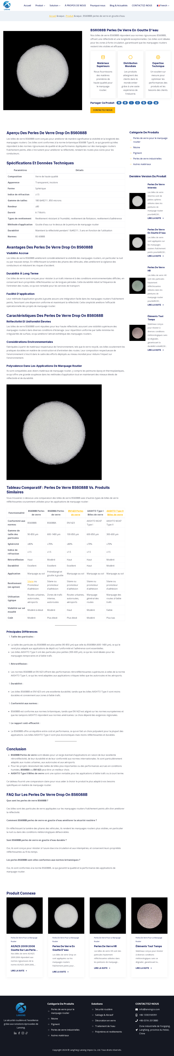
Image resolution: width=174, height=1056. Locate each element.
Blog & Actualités (119, 5)
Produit (69, 15)
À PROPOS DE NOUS (75, 5)
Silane (30, 581)
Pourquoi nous (97, 5)
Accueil (27, 5)
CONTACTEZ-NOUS (142, 5)
